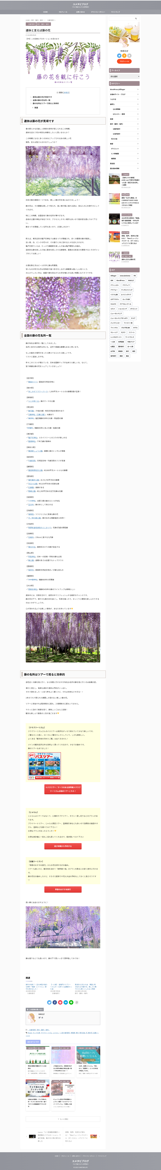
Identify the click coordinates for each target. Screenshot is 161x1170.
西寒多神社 (32, 589)
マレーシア (114, 332)
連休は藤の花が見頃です (42, 97)
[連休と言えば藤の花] (66, 1002)
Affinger (113, 276)
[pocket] (60, 1002)
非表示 (66, 92)
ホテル (135, 328)
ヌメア (133, 318)
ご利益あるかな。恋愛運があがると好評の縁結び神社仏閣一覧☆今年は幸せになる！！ (62, 1068)
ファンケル (114, 328)
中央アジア (130, 342)
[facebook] (55, 1002)
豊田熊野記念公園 (35, 470)
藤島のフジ (32, 381)
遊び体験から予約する (63, 846)
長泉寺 (31, 418)
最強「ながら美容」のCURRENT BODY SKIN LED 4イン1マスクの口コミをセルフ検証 (130, 201)
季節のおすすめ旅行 (63, 889)
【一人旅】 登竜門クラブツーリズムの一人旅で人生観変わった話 (61, 986)
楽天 (133, 351)
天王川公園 (32, 483)
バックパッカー (115, 323)
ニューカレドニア (116, 313)
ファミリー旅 (128, 323)
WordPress (121, 280)
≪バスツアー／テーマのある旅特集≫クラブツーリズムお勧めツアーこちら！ (63, 789)
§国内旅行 (32, 1030)
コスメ (113, 309)
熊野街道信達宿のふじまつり (39, 527)
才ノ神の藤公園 (34, 518)
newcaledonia (125, 276)
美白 (127, 356)
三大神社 (31, 500)
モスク (123, 332)
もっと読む (64, 1119)
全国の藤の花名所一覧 (41, 100)
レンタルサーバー (116, 337)
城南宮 (31, 514)
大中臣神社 (32, 579)
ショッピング (122, 309)
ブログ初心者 (125, 328)
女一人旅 (130, 346)
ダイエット (133, 309)
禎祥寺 (31, 570)
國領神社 (31, 441)
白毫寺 (31, 537)
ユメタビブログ (80, 4)
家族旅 (73, 1033)
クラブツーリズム (46, 1033)
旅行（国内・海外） (43, 1030)
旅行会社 (82, 1033)
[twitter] (49, 1002)
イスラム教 (114, 295)
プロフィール (63, 12)
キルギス (113, 304)
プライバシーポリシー (98, 12)
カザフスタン (115, 299)
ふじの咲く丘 (33, 401)
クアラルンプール (125, 304)
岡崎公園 (31, 491)
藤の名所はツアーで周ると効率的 (46, 103)
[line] (71, 1002)
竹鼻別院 (31, 460)
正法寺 (31, 504)
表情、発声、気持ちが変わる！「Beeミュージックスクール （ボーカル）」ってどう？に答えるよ (131, 239)
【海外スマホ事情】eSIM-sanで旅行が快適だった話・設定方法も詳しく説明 (131, 181)
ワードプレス (129, 337)
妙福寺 (30, 428)
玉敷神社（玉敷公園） (36, 414)
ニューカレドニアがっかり (119, 318)
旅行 (77, 1033)
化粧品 (113, 346)
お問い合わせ (80, 12)
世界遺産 (121, 342)
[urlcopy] (76, 1002)
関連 (36, 107)
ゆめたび (131, 280)
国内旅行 (67, 1033)
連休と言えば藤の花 (128, 259)
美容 (121, 356)
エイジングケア (126, 295)
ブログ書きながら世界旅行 (80, 1164)
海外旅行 (113, 356)
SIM (112, 280)
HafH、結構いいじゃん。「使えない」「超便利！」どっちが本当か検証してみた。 (88, 1068)
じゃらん (56, 1033)
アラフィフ (126, 285)
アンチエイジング (126, 290)
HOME (45, 12)
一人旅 (61, 1033)
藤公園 (31, 560)
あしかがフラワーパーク (38, 391)
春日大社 (31, 547)
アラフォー (114, 290)
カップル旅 (36, 1033)
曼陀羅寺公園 (33, 480)
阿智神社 (31, 556)
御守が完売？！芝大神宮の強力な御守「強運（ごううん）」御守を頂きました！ (36, 986)
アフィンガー (115, 285)
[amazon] (124, 55)
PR (135, 276)
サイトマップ (115, 12)
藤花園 (31, 410)
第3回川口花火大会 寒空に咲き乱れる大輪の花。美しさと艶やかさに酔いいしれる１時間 (85, 986)
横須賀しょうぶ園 (35, 451)
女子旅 (113, 351)
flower (30, 1033)
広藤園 (31, 487)
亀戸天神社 (32, 437)
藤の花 (90, 1033)
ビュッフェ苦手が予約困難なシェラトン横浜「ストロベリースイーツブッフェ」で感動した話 (62, 1101)
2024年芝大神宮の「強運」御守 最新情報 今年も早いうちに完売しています (131, 220)
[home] (42, 1018)
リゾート (132, 332)
